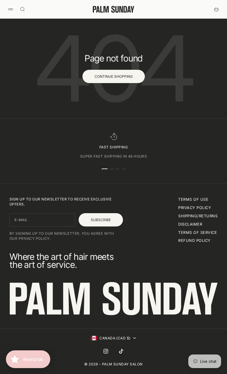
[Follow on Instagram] (106, 351)
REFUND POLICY (194, 240)
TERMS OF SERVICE (197, 232)
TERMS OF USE (193, 199)
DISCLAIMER (190, 224)
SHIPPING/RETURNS (198, 216)
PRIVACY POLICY (194, 207)
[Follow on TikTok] (121, 351)
